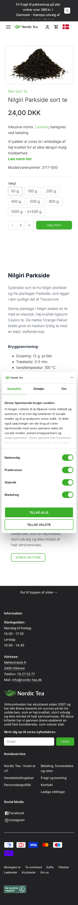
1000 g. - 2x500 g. (26, 211)
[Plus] (29, 225)
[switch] (67, 470)
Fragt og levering (54, 778)
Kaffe (50, 867)
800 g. (54, 201)
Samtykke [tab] (14, 388)
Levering (42, 127)
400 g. (16, 201)
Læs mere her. (20, 159)
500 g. (35, 201)
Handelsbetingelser (19, 778)
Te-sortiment (33, 867)
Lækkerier (10, 872)
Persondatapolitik (17, 785)
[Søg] (67, 11)
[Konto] (47, 26)
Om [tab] (63, 388)
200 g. (51, 191)
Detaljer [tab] (39, 388)
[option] (39, 65)
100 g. (33, 191)
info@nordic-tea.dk (27, 680)
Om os (44, 872)
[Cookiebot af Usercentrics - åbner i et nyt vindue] (56, 377)
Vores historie (28, 557)
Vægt (12, 183)
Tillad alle (39, 512)
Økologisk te (12, 867)
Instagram (16, 820)
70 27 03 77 (26, 674)
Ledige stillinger (53, 792)
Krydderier (29, 872)
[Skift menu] (8, 27)
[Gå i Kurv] (56, 26)
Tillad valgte (39, 524)
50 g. (15, 191)
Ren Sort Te (17, 91)
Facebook (16, 813)
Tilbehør (63, 867)
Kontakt (47, 785)
